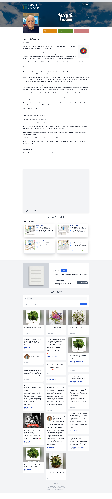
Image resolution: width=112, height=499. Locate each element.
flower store (58, 159)
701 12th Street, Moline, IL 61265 (46, 231)
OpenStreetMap (57, 489)
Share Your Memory (82, 282)
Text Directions (40, 234)
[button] (30, 228)
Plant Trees (50, 234)
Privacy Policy (52, 487)
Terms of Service (60, 487)
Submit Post (83, 304)
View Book (57, 270)
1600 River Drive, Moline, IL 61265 (46, 248)
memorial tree (38, 159)
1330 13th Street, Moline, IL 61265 (79, 231)
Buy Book (64, 270)
